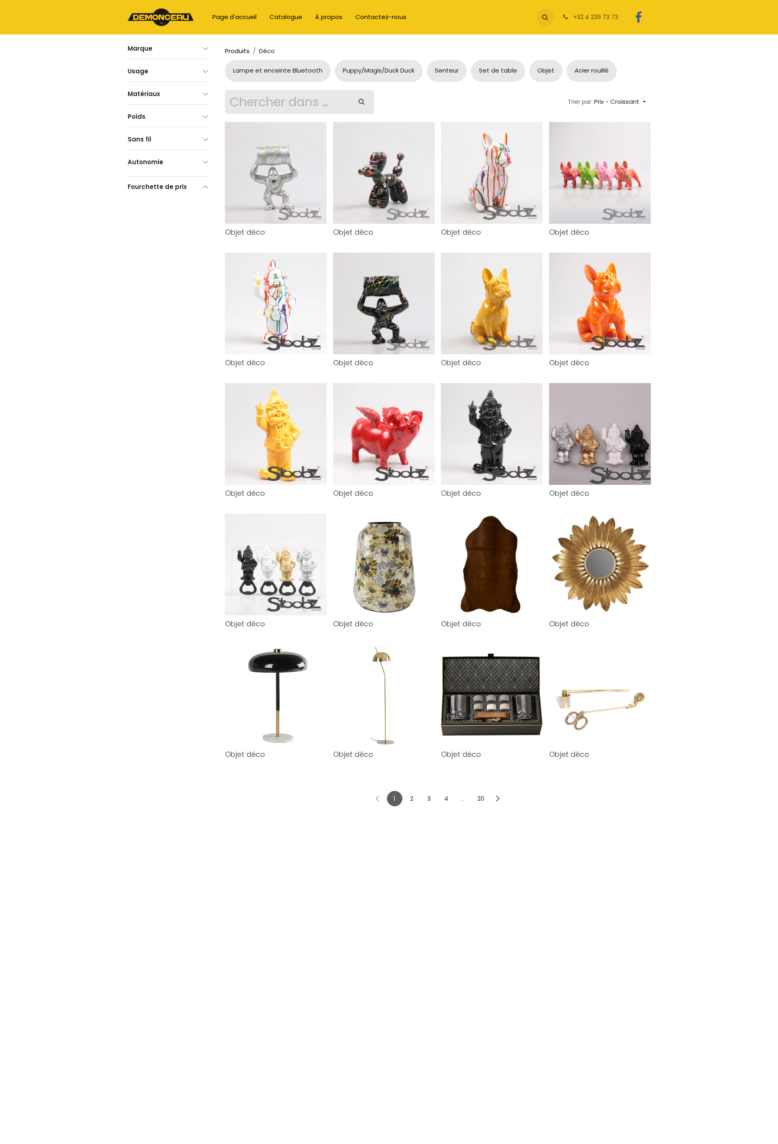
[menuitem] (234, 17)
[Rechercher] (362, 102)
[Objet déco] (276, 173)
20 (480, 798)
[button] (545, 17)
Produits (237, 51)
